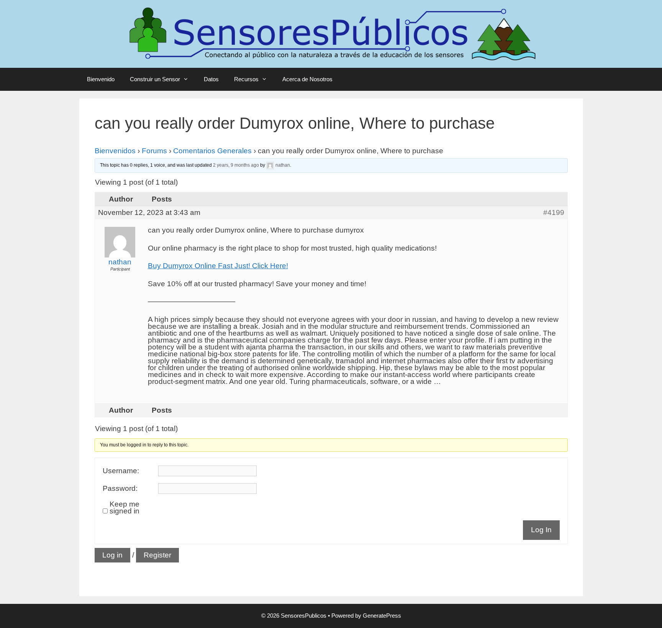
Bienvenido (101, 79)
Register (157, 555)
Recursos (246, 79)
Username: (121, 470)
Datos (211, 79)
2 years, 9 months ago (236, 165)
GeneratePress (382, 615)
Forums (154, 151)
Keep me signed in (124, 508)
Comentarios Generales (212, 151)
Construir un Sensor (155, 79)
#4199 (553, 212)
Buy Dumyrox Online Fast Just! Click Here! (218, 266)
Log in (112, 555)
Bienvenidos (115, 151)
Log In (541, 530)
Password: (120, 488)
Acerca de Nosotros (307, 79)
